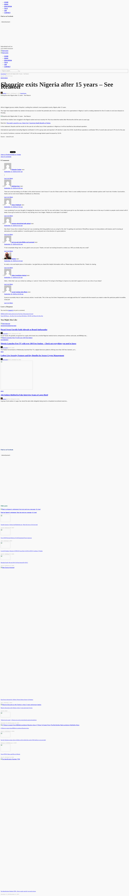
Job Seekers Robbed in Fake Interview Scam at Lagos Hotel (24, 395)
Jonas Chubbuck (16, 205)
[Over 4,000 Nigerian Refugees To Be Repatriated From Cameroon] (5, 534)
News (6, 4)
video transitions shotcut (19, 275)
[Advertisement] (14, 34)
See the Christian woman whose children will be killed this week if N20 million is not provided (23, 740)
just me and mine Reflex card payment (23, 242)
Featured (13, 325)
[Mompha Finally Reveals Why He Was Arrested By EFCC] (5, 559)
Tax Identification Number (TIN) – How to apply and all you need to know (18, 891)
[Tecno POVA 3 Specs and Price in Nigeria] (5, 751)
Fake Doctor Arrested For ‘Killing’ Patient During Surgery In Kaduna (17, 699)
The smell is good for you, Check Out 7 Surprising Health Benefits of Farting (28, 123)
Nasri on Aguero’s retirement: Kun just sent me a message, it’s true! (19, 512)
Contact (7, 12)
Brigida (14, 259)
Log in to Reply (8, 178)
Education (8, 6)
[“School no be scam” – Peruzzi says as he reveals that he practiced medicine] (5, 717)
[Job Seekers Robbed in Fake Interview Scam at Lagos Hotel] (17, 389)
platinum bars (16, 186)
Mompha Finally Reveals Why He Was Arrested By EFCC (14, 562)
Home (6, 2)
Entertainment (7, 325)
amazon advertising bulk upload (21, 223)
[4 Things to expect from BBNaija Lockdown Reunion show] (40, 725)
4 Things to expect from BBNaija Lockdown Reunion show (15, 728)
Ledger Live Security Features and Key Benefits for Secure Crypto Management (32, 355)
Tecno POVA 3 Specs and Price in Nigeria (10, 754)
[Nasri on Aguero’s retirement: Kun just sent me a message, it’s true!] (21, 509)
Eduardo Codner (16, 169)
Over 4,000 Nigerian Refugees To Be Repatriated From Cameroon (16, 537)
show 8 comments (6, 156)
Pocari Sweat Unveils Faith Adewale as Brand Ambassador (24, 330)
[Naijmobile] (4, 50)
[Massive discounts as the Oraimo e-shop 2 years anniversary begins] (21, 704)
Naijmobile (5, 333)
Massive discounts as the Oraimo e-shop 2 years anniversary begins (16, 707)
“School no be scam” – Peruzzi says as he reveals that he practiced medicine (19, 720)
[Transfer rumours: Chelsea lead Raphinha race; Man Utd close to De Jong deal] (5, 521)
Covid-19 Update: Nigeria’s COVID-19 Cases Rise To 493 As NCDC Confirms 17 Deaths (22, 551)
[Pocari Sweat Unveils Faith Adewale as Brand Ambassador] (5, 323)
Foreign (6, 78)
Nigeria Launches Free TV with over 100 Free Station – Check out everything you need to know (38, 343)
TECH (6, 8)
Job (5, 10)
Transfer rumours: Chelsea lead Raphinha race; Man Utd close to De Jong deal (19, 524)
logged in (10, 310)
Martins (4, 93)
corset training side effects (19, 292)
